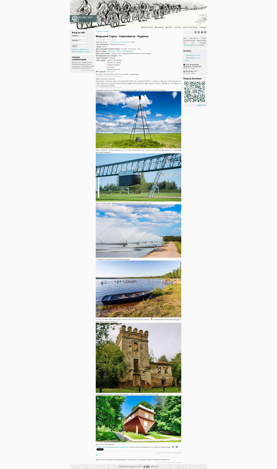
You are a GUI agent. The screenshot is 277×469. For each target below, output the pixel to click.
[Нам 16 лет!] (199, 32)
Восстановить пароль (81, 52)
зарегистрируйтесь (121, 447)
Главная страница (102, 31)
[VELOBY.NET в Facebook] (202, 32)
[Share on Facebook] (173, 447)
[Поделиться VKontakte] (177, 447)
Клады (203, 27)
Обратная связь (190, 27)
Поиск (178, 27)
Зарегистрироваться (80, 49)
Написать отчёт (194, 55)
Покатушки (148, 27)
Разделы (159, 27)
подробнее (201, 105)
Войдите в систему (104, 447)
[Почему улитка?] (195, 32)
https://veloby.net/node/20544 (117, 42)
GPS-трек (110, 72)
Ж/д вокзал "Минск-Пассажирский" (120, 51)
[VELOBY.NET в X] (205, 32)
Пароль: (76, 40)
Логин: (75, 36)
